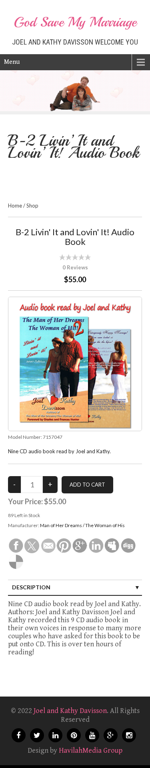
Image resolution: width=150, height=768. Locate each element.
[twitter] (37, 735)
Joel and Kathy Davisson (70, 711)
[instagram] (129, 735)
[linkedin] (55, 735)
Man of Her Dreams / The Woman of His (82, 525)
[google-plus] (111, 735)
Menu (12, 62)
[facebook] (19, 735)
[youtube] (92, 735)
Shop (32, 205)
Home (15, 205)
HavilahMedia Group (90, 750)
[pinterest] (74, 735)
